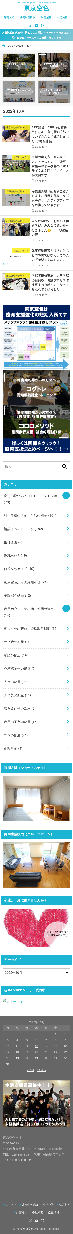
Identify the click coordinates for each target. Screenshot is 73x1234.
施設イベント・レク (23, 528)
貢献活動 (13, 748)
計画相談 (21, 1212)
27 (36, 1058)
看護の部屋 (16, 654)
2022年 (20, 45)
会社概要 (37, 1212)
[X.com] (30, 25)
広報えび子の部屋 (20, 708)
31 (8, 1064)
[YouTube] (36, 25)
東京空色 (36, 8)
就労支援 (62, 17)
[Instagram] (43, 25)
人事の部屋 (16, 681)
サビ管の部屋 (16, 641)
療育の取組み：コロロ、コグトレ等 (30, 498)
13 (36, 1046)
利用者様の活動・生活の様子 (30, 515)
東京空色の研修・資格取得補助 (31, 628)
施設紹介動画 (17, 595)
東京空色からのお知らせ (26, 582)
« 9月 (30, 1070)
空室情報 (53, 1212)
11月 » (41, 1070)
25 (17, 1058)
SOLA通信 (15, 555)
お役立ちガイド (19, 568)
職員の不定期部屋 (21, 721)
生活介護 (46, 17)
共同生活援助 (27, 17)
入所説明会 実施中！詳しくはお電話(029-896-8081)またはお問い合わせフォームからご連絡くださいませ (36, 35)
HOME (9, 45)
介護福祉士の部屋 (20, 668)
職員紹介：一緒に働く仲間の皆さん (30, 611)
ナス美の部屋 (17, 694)
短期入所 (9, 17)
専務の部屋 (16, 734)
